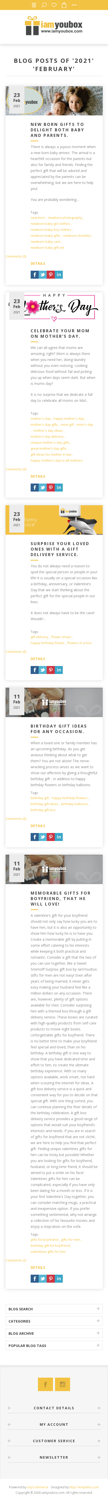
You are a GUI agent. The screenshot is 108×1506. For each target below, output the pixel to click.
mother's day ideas (48, 430)
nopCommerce (37, 1487)
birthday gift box (43, 810)
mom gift (67, 424)
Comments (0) (16, 256)
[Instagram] (62, 1384)
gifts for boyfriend (44, 1239)
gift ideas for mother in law (51, 454)
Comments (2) (16, 1260)
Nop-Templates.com (84, 1487)
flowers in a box (79, 643)
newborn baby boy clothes (51, 229)
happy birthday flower (48, 643)
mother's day (41, 418)
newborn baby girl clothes (50, 223)
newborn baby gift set (47, 247)
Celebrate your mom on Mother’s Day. (60, 333)
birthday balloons (74, 804)
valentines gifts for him (48, 1251)
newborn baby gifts (45, 235)
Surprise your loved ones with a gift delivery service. (60, 549)
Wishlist (54, 5)
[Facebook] (45, 1384)
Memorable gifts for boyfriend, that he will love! (61, 898)
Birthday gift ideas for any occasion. (59, 728)
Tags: (35, 212)
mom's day (85, 424)
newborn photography (65, 217)
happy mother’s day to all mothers (57, 460)
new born (38, 217)
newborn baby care (46, 241)
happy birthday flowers (69, 798)
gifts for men (70, 1239)
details (38, 263)
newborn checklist (77, 235)
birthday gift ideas (44, 804)
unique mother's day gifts (50, 442)
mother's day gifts (44, 424)
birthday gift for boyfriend (50, 1245)
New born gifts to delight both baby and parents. (57, 130)
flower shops (61, 637)
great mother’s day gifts (49, 448)
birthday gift (40, 798)
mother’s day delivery (47, 436)
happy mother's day (68, 418)
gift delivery (39, 637)
